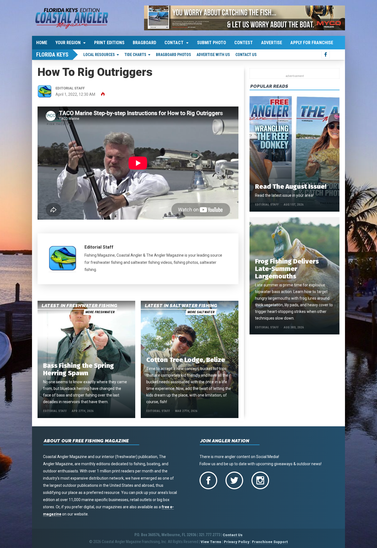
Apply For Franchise (311, 42)
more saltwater (201, 312)
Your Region (68, 42)
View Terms (211, 542)
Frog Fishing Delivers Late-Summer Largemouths (287, 268)
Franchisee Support (270, 542)
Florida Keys (52, 54)
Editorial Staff (98, 247)
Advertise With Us (213, 54)
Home (41, 42)
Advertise (271, 42)
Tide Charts (135, 54)
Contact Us (246, 54)
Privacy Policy (236, 542)
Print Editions (109, 42)
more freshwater (100, 312)
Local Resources (99, 54)
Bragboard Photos (173, 54)
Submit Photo (211, 42)
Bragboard (144, 42)
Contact (174, 42)
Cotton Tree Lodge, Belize (185, 360)
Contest (243, 42)
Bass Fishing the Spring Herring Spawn (78, 369)
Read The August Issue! (290, 186)
